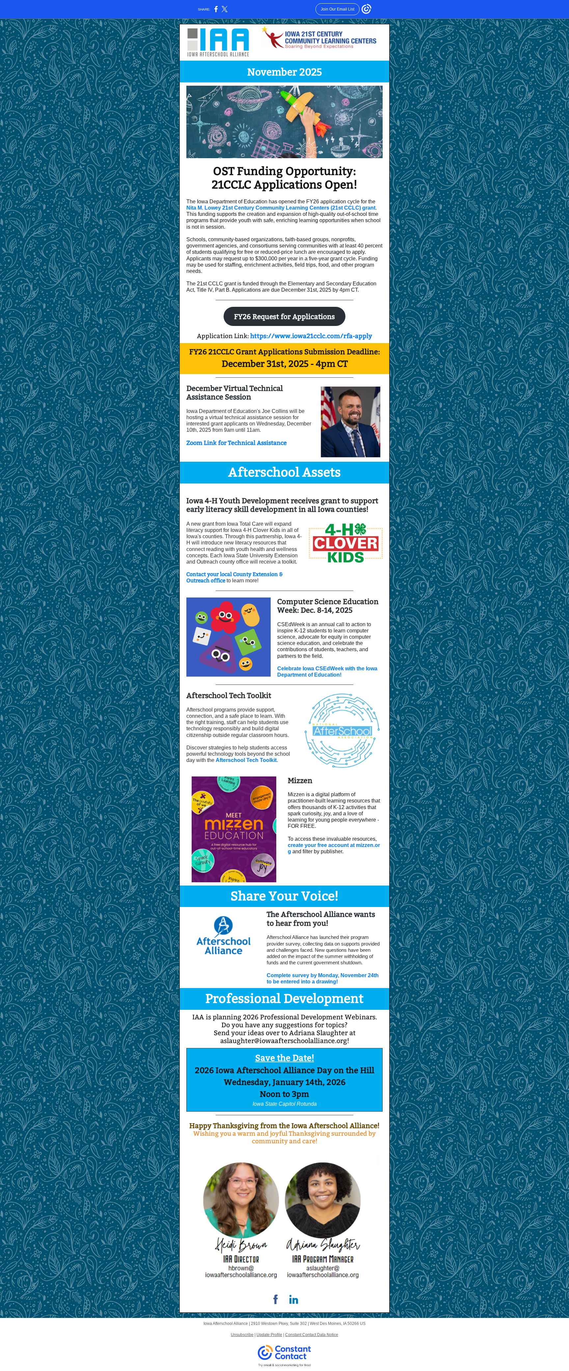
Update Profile (269, 1334)
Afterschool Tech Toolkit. (247, 760)
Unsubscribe (242, 1334)
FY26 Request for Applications (284, 316)
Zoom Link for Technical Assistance (236, 443)
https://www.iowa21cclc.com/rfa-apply (311, 336)
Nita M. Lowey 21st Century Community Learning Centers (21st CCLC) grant (280, 208)
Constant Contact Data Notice (311, 1334)
